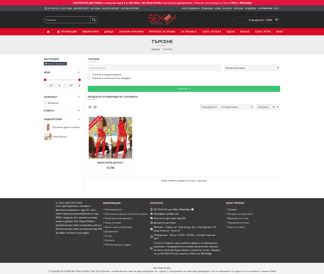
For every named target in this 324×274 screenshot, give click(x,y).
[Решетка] (90, 107)
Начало (156, 49)
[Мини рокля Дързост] (110, 138)
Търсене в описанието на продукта (111, 78)
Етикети (49, 110)
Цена (47, 72)
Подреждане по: (209, 106)
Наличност (51, 96)
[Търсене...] (94, 20)
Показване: (263, 106)
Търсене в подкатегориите (106, 74)
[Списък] (95, 107)
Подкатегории (53, 119)
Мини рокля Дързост (110, 162)
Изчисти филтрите (57, 63)
